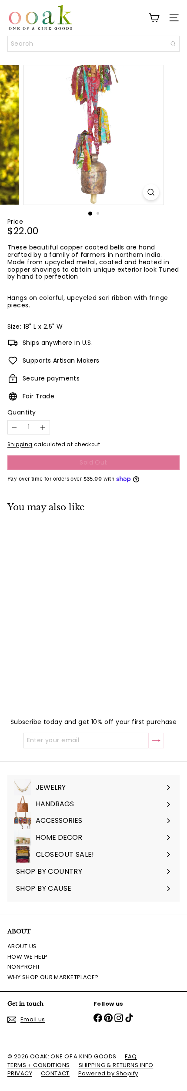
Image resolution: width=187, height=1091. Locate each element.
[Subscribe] (156, 740)
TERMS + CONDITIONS (38, 1065)
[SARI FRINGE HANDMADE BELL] (62, 603)
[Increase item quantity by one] (43, 427)
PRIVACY (19, 1073)
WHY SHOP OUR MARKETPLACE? (53, 977)
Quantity (21, 412)
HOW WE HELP (27, 957)
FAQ (131, 1056)
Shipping (19, 444)
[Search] (173, 44)
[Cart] (154, 17)
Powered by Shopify (108, 1073)
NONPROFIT (23, 967)
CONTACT (55, 1073)
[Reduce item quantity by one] (14, 427)
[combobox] (93, 44)
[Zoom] (151, 192)
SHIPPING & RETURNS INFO (116, 1065)
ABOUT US (22, 946)
